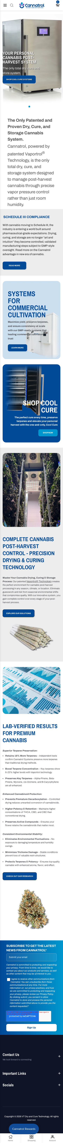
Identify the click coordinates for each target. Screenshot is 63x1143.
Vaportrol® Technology (39, 581)
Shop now (48, 433)
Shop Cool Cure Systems (19, 79)
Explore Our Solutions (18, 613)
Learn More (17, 348)
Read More (14, 266)
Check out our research (19, 876)
